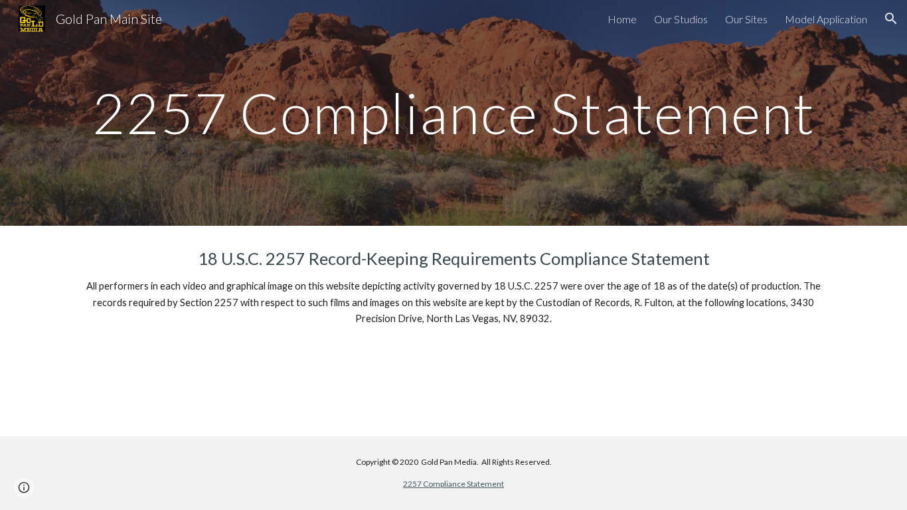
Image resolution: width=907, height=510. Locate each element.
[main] (453, 112)
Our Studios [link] (681, 19)
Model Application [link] (826, 19)
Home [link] (622, 19)
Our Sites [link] (746, 19)
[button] (891, 19)
